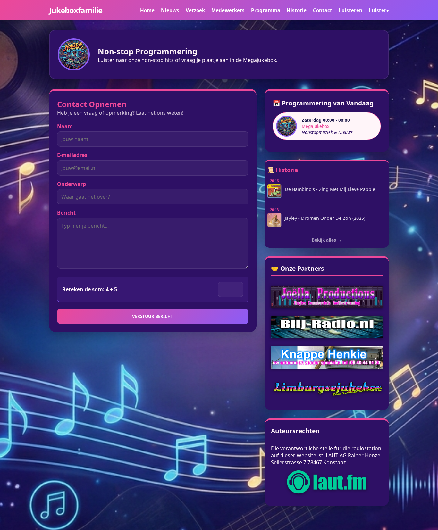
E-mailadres (72, 155)
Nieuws (170, 10)
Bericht (66, 212)
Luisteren (350, 10)
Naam (65, 126)
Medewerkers (228, 10)
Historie (297, 10)
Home (147, 10)
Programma (265, 10)
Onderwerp (71, 183)
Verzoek (195, 10)
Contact (322, 10)
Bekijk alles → (327, 240)
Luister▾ (379, 10)
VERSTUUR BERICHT (152, 316)
